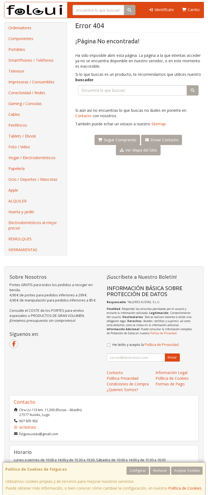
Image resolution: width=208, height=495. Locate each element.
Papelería (16, 168)
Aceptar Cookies (187, 470)
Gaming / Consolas (25, 103)
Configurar (137, 470)
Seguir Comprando (119, 139)
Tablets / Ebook (22, 136)
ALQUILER (17, 201)
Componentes (20, 38)
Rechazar (160, 470)
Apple (13, 190)
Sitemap (158, 123)
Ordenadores (19, 27)
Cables (14, 114)
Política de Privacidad (163, 333)
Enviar (172, 357)
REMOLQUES (20, 238)
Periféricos (17, 125)
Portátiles (16, 49)
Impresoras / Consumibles (31, 81)
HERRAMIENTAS (22, 249)
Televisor (16, 71)
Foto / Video (19, 146)
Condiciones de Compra (128, 383)
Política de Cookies (185, 488)
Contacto (83, 115)
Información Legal (171, 372)
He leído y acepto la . (145, 344)
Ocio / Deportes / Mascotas (32, 179)
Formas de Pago (170, 383)
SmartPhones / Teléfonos (31, 60)
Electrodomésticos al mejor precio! (32, 225)
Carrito (193, 9)
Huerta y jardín (21, 211)
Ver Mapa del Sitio (140, 150)
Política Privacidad (122, 378)
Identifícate (163, 9)
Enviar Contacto (164, 139)
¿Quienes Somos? (122, 389)
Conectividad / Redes (26, 92)
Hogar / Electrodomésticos (32, 157)
